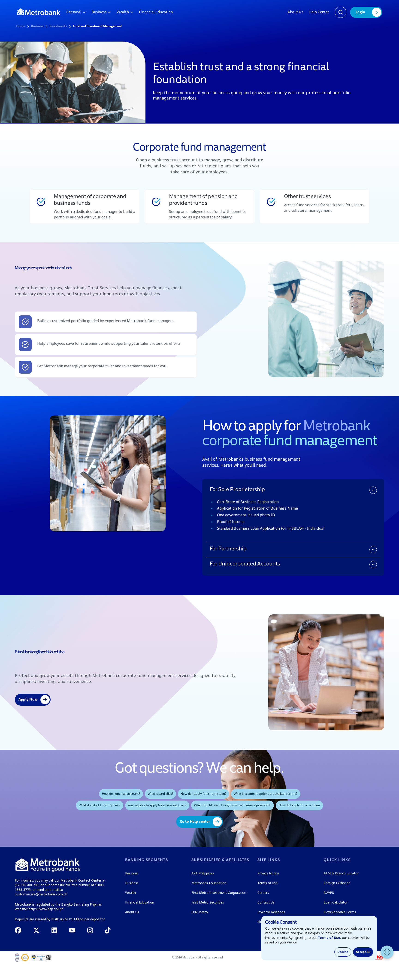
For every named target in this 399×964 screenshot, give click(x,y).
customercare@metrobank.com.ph (41, 894)
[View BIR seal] (40, 957)
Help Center (319, 12)
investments (58, 26)
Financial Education (156, 12)
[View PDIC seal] (25, 957)
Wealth (123, 12)
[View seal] (17, 957)
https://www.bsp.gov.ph (46, 909)
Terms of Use (329, 937)
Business (98, 12)
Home (20, 26)
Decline (342, 952)
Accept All (363, 952)
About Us (295, 12)
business (37, 26)
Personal (73, 12)
